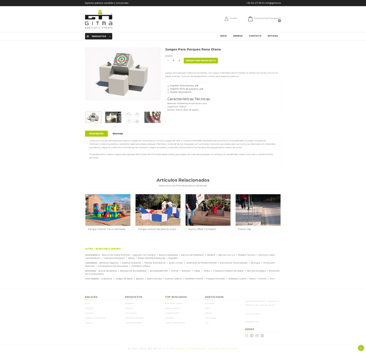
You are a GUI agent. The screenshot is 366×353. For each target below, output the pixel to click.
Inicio (223, 35)
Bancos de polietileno (192, 255)
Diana (252, 278)
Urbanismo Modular (134, 318)
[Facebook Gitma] (252, 335)
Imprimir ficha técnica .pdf (184, 85)
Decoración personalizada (233, 262)
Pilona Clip (244, 229)
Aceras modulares (107, 270)
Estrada (208, 313)
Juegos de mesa (124, 278)
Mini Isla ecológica (256, 270)
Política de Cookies (223, 348)
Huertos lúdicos (173, 278)
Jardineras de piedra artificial (201, 262)
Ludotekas (170, 318)
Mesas (131, 258)
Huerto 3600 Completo (202, 229)
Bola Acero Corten (173, 303)
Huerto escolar (154, 278)
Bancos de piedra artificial (116, 255)
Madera (211, 255)
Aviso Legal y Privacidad (185, 348)
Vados (206, 270)
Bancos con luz (226, 255)
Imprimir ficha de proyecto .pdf (186, 88)
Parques (129, 308)
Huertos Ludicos (172, 308)
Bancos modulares (168, 255)
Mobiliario (129, 303)
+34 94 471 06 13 (252, 314)
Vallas (197, 270)
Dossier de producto (181, 92)
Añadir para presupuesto (201, 60)
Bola (207, 308)
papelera (173, 258)
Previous (87, 118)
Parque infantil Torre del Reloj (106, 229)
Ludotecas (106, 278)
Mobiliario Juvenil (237, 278)
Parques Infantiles (133, 322)
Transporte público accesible (228, 270)
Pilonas (175, 270)
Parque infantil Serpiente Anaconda (158, 229)
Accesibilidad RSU (159, 270)
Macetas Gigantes (109, 262)
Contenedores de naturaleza (113, 266)
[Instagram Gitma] (247, 335)
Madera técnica (246, 255)
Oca (272, 278)
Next (159, 118)
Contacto (255, 35)
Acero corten (176, 262)
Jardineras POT (172, 313)
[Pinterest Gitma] (263, 335)
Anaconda (210, 303)
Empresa (238, 35)
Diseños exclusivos (131, 262)
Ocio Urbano (131, 313)
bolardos (186, 270)
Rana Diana (210, 318)
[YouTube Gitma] (257, 335)
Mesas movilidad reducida (151, 258)
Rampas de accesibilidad (133, 270)
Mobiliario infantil (194, 278)
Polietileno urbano (141, 266)
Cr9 (206, 322)
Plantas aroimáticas (155, 262)
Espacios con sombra (144, 255)
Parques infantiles (215, 278)
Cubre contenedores (175, 322)
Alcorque (255, 262)
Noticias (273, 35)
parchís (262, 278)
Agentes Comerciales (95, 318)
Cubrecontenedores (114, 258)
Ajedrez (140, 278)
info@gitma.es (252, 321)
